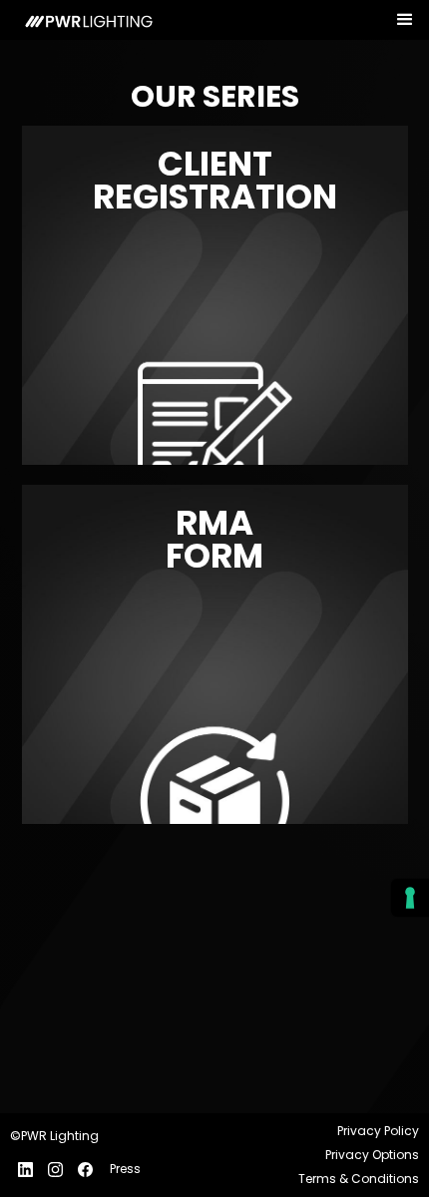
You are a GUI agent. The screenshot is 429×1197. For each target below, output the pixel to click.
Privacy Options (372, 1154)
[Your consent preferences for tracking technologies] (410, 898)
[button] (405, 20)
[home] (82, 20)
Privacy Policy (378, 1130)
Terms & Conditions (358, 1178)
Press (125, 1168)
